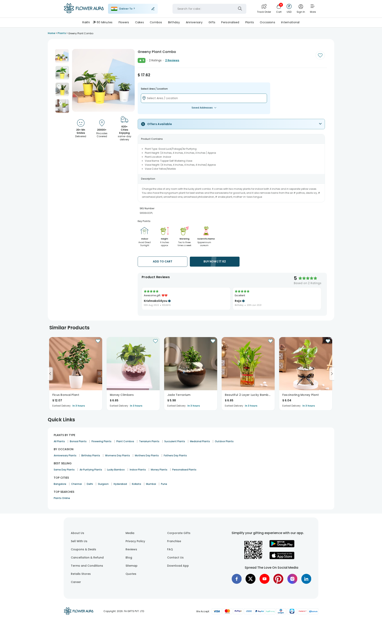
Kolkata (136, 484)
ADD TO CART (162, 261)
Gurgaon (103, 484)
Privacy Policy (135, 541)
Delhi (90, 484)
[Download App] (281, 546)
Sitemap (131, 566)
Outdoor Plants (224, 441)
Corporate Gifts (178, 533)
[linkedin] (306, 579)
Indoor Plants (138, 469)
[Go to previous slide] (50, 373)
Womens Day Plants (117, 455)
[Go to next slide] (331, 373)
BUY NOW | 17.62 (215, 261)
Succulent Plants (174, 441)
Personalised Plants (184, 469)
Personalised (230, 22)
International (290, 22)
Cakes (139, 22)
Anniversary (194, 22)
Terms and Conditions (87, 566)
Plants (249, 22)
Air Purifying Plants (91, 469)
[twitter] (250, 579)
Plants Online (62, 498)
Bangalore (60, 484)
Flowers (124, 22)
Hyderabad (120, 484)
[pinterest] (278, 579)
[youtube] (264, 579)
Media (130, 533)
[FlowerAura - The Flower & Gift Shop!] (84, 13)
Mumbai (151, 484)
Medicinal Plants (200, 441)
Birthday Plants (90, 455)
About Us (77, 533)
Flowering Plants (101, 441)
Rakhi (86, 22)
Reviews (131, 549)
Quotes (131, 574)
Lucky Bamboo (116, 469)
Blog (129, 557)
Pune (164, 484)
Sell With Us (79, 541)
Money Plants (159, 469)
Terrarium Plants (149, 441)
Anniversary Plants (65, 455)
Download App (178, 566)
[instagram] (292, 579)
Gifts (212, 22)
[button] (62, 56)
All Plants (59, 441)
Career (76, 582)
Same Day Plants (64, 469)
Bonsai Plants (78, 441)
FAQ (170, 549)
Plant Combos (125, 441)
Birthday (174, 22)
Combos (156, 22)
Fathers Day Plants (175, 455)
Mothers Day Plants (147, 455)
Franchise (174, 541)
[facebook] (237, 579)
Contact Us (175, 557)
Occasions (267, 22)
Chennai (76, 484)
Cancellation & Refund (87, 557)
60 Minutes (105, 22)
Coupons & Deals (83, 549)
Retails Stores (81, 574)
